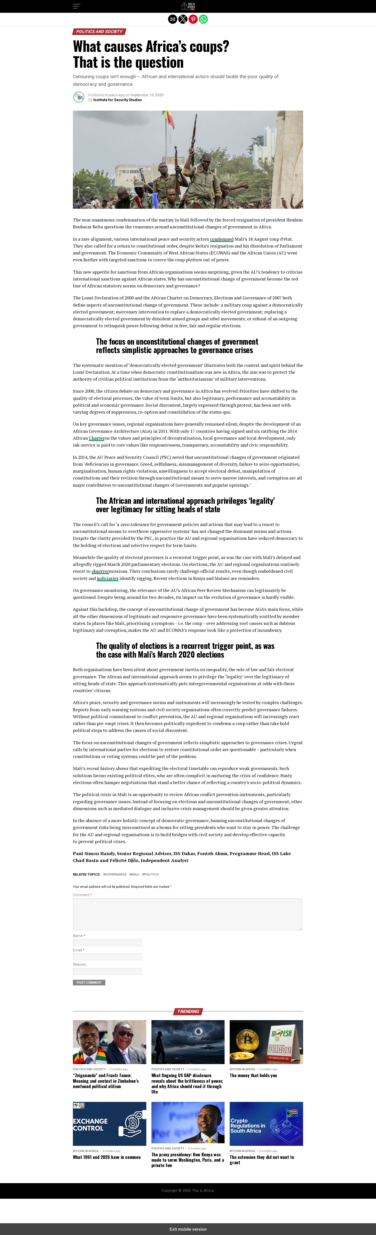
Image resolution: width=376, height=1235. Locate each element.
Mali (135, 874)
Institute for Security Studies (117, 100)
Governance (116, 874)
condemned (222, 239)
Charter (96, 438)
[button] (77, 6)
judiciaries (107, 578)
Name (79, 936)
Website (79, 964)
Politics (151, 874)
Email (78, 950)
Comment (82, 895)
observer (100, 571)
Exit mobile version (188, 1229)
